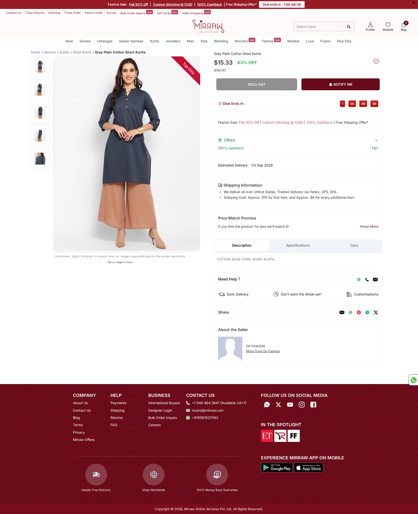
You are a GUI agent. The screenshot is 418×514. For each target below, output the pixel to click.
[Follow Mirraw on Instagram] (301, 404)
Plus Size (344, 41)
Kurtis (154, 41)
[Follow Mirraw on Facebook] (313, 404)
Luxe (310, 41)
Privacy (79, 432)
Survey (112, 13)
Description (242, 245)
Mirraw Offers (84, 440)
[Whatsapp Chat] (413, 380)
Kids (204, 41)
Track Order (72, 13)
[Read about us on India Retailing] (280, 435)
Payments (118, 403)
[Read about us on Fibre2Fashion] (294, 435)
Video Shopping (196, 13)
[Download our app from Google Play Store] (277, 467)
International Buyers (164, 403)
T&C (374, 148)
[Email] (375, 279)
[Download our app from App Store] (308, 467)
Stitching (54, 13)
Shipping (117, 410)
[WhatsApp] (358, 279)
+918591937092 (205, 418)
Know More (369, 226)
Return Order (94, 13)
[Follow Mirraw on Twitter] (278, 404)
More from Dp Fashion (263, 351)
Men (190, 41)
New (69, 41)
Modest (293, 41)
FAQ (113, 425)
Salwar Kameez (131, 41)
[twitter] (375, 312)
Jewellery (173, 41)
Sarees (84, 41)
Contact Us (13, 13)
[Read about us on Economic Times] (267, 435)
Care (354, 245)
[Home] (208, 25)
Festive (271, 40)
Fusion (325, 41)
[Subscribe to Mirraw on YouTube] (290, 404)
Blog (76, 418)
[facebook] (367, 312)
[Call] (367, 279)
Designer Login (160, 410)
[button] (40, 66)
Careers (154, 425)
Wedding (221, 41)
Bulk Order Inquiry (136, 13)
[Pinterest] (358, 312)
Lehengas (104, 41)
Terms (78, 425)
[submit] (349, 26)
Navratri (244, 40)
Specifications (298, 245)
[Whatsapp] (266, 404)
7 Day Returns (34, 13)
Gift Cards (167, 13)
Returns (116, 418)
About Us (80, 403)
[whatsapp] (350, 312)
